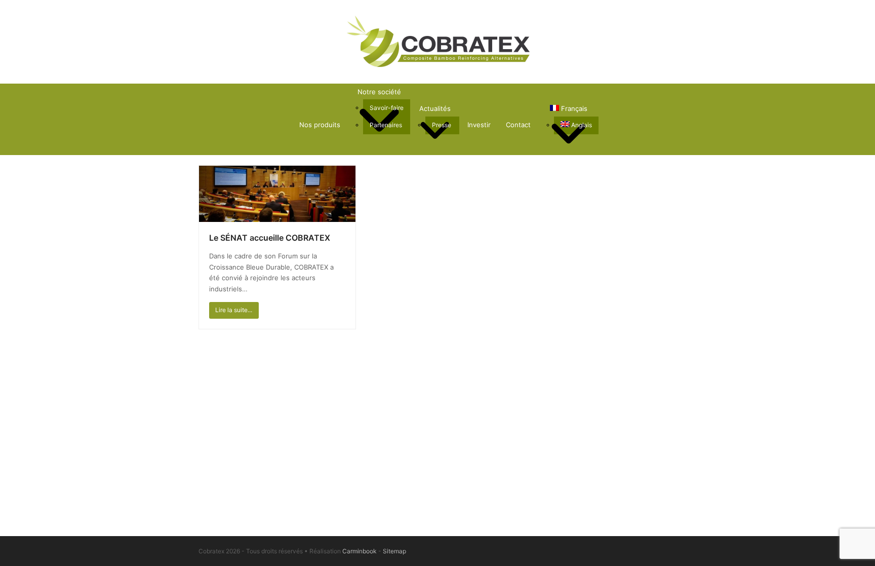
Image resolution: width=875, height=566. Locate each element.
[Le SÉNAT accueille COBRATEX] (277, 193)
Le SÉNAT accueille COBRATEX (269, 238)
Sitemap (394, 551)
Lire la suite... (233, 310)
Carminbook (359, 551)
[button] (606, 124)
